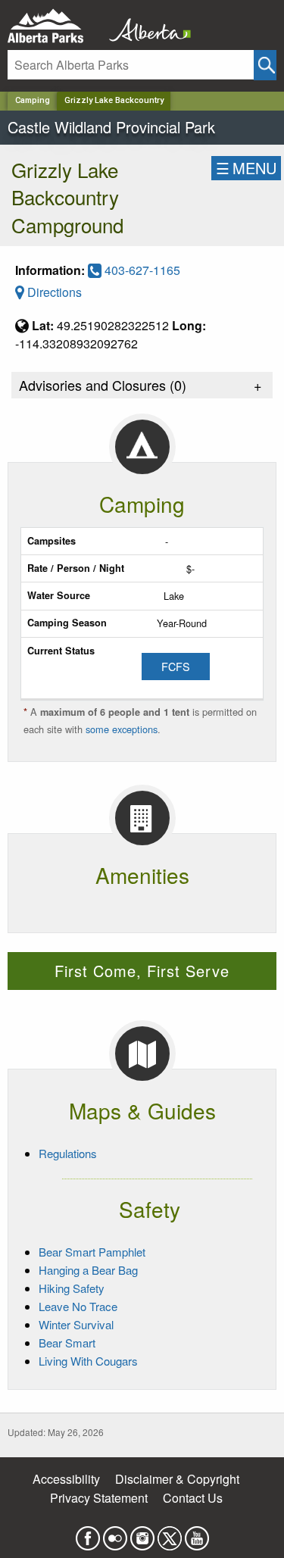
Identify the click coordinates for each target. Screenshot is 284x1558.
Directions (53, 292)
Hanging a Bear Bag (88, 1270)
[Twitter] (170, 1533)
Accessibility (66, 1479)
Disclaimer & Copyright (177, 1479)
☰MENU (246, 168)
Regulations (68, 1153)
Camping (32, 100)
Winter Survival (76, 1324)
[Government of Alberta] (145, 26)
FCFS (175, 666)
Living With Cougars (88, 1361)
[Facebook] (88, 1533)
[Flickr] (115, 1533)
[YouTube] (197, 1533)
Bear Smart (67, 1342)
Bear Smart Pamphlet (92, 1252)
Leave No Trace (78, 1306)
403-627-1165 (140, 270)
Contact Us (193, 1497)
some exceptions (122, 729)
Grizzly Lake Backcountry (114, 100)
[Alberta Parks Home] (55, 26)
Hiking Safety (72, 1288)
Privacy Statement (99, 1497)
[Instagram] (142, 1533)
